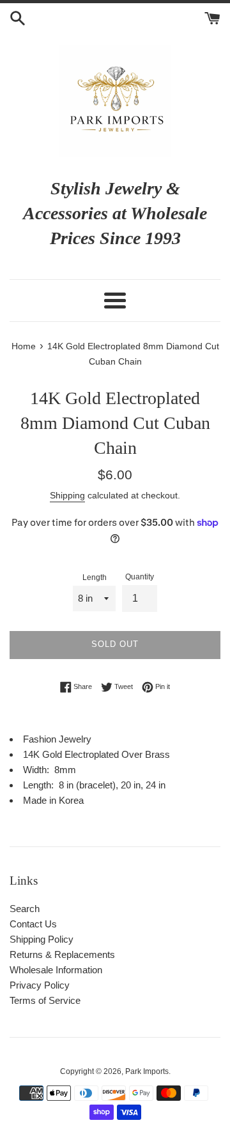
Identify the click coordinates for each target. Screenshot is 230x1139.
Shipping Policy (41, 939)
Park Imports (147, 1071)
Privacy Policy (40, 985)
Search (25, 908)
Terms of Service (45, 1000)
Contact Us (33, 923)
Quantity (139, 576)
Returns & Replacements (62, 954)
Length (94, 577)
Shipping (67, 495)
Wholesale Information (56, 969)
